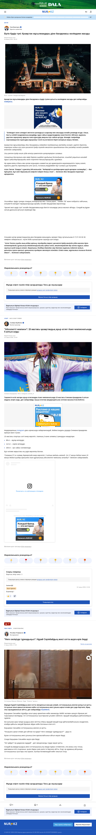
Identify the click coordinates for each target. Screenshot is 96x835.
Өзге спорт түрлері (16, 318)
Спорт (6, 318)
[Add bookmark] (84, 805)
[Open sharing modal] (60, 805)
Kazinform (45, 710)
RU (86, 12)
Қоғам (6, 22)
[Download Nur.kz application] (48, 4)
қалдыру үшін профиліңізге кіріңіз (47, 290)
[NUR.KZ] (48, 11)
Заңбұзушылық (18, 628)
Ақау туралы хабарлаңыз (63, 824)
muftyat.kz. (8, 102)
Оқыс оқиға (8, 628)
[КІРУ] (91, 12)
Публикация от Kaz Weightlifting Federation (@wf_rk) (30, 515)
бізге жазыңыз (26, 259)
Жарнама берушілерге (83, 824)
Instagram (83, 307)
